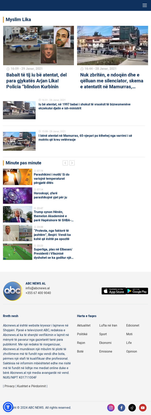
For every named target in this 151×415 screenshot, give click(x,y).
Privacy (10, 386)
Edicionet (132, 325)
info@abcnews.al (38, 288)
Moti (129, 334)
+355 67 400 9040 (38, 293)
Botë (80, 351)
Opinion (131, 351)
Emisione (105, 351)
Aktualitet (83, 325)
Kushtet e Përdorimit (31, 386)
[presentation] (66, 163)
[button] (8, 407)
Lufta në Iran (108, 325)
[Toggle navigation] (144, 5)
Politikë (82, 334)
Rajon (81, 343)
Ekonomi (105, 343)
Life (129, 343)
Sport (103, 334)
